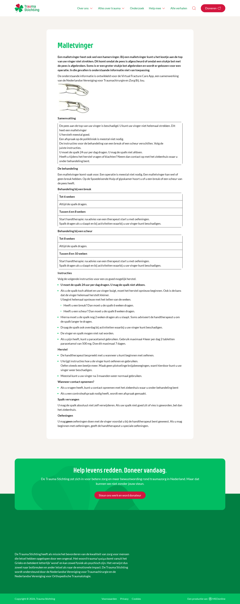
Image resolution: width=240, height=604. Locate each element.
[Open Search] (194, 8)
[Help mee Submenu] (164, 8)
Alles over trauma (109, 8)
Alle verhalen (178, 8)
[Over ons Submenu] (91, 8)
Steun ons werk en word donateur (120, 495)
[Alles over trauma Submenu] (123, 8)
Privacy (124, 598)
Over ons (83, 8)
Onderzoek (137, 8)
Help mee (155, 8)
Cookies (136, 598)
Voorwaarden (109, 598)
